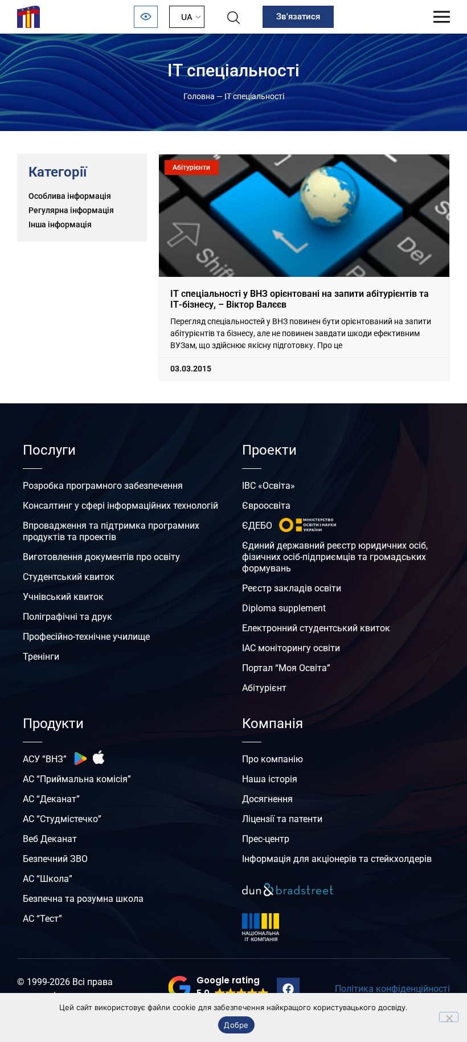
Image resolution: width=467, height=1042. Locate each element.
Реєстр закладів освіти (291, 588)
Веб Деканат (50, 838)
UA (186, 17)
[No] (448, 1017)
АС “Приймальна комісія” (77, 779)
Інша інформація (60, 224)
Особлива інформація (69, 196)
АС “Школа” (47, 878)
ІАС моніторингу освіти (291, 648)
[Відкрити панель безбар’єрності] (146, 17)
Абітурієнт (264, 688)
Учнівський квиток (63, 596)
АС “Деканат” (51, 799)
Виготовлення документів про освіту (101, 556)
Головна (199, 96)
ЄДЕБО (257, 525)
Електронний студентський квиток (316, 628)
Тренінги (41, 656)
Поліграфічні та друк (67, 616)
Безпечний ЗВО (55, 858)
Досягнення (267, 799)
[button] (218, 987)
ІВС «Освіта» (268, 485)
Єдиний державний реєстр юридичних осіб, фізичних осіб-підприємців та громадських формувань (335, 557)
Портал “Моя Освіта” (286, 668)
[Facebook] (288, 989)
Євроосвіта (266, 505)
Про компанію (272, 759)
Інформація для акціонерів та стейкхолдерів (337, 858)
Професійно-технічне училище (86, 636)
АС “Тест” (42, 918)
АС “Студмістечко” (62, 819)
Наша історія (269, 779)
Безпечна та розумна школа (83, 898)
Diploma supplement (284, 608)
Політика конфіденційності (392, 988)
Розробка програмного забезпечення (103, 485)
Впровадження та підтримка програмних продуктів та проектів (111, 531)
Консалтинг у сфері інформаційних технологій (120, 505)
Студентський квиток (68, 576)
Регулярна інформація (71, 210)
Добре (236, 1024)
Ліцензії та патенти (282, 819)
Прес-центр (265, 838)
